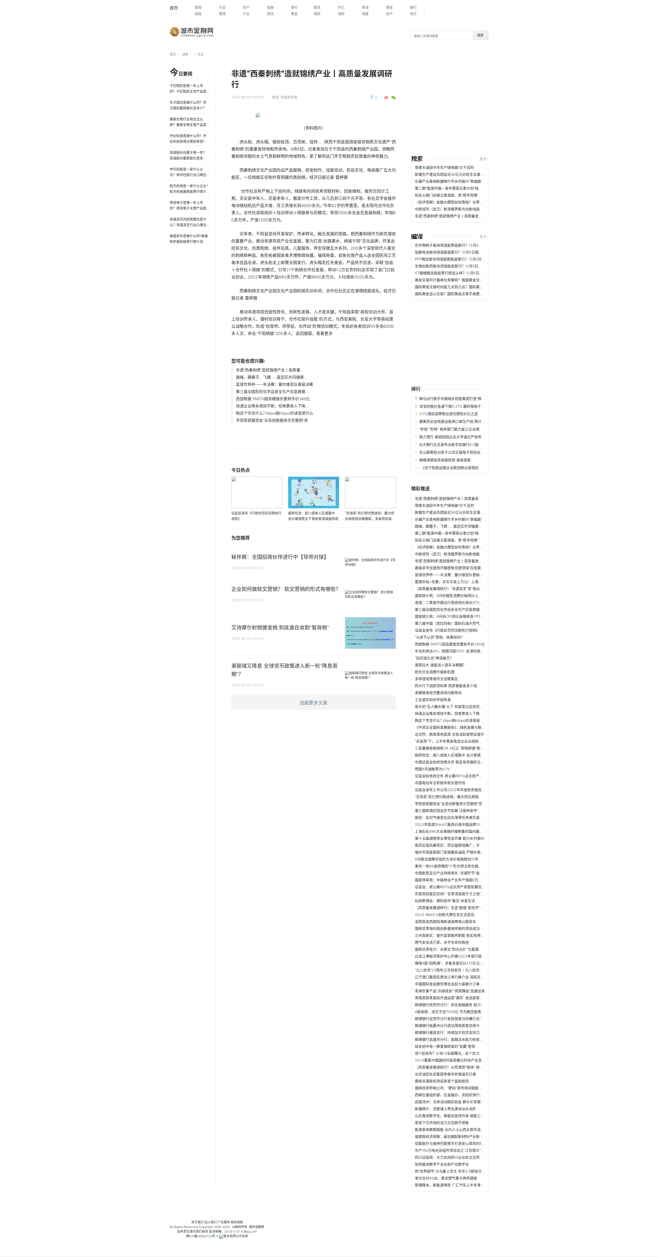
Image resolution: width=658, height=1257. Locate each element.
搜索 (480, 35)
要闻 (198, 7)
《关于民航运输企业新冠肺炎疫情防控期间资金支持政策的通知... (473, 467)
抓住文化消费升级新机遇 (434, 672)
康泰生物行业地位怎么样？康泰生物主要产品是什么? (188, 124)
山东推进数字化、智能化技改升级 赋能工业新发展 (455, 1115)
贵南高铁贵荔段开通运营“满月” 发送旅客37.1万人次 (456, 998)
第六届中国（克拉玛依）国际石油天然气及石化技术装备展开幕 (465, 623)
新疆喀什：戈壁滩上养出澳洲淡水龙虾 (445, 1108)
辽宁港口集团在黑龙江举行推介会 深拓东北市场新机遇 (458, 977)
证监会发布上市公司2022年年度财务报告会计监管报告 (459, 789)
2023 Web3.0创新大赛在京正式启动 (444, 914)
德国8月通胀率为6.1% (432, 769)
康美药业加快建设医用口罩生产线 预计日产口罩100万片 (464, 421)
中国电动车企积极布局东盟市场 (440, 783)
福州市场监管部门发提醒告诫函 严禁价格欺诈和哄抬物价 (460, 852)
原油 (365, 7)
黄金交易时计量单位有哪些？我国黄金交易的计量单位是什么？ (465, 280)
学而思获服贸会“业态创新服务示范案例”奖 (272, 420)
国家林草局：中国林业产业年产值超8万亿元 (450, 880)
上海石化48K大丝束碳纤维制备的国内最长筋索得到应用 (460, 831)
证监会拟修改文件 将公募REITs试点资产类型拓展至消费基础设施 (467, 776)
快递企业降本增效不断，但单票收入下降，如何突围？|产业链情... (467, 713)
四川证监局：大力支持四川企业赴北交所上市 (451, 1157)
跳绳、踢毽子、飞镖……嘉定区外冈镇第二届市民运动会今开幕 (465, 526)
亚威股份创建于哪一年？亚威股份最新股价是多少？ (188, 158)
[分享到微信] (393, 97)
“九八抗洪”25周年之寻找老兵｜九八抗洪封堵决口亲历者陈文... (465, 970)
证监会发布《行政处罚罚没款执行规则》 (447, 630)
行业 (222, 7)
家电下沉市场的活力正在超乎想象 (442, 1122)
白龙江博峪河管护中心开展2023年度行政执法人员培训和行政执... (468, 956)
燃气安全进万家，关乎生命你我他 (442, 942)
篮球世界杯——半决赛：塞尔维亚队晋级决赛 (274, 384)
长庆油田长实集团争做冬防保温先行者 (445, 1074)
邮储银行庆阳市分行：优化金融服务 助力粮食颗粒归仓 (458, 1004)
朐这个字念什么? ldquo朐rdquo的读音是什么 (274, 413)
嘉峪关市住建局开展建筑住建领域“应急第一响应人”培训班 (461, 568)
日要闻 (181, 72)
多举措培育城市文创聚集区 (436, 679)
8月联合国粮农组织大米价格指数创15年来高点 (452, 859)
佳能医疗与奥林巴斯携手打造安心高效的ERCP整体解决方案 (462, 1143)
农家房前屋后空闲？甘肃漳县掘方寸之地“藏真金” (454, 894)
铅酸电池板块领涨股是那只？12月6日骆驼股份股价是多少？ (463, 252)
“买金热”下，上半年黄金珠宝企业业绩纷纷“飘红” (453, 741)
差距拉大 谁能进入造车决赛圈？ (440, 665)
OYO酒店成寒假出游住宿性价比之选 (448, 413)
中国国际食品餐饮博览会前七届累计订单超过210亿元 (457, 984)
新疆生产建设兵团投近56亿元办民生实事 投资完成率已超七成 (464, 174)
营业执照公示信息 (235, 1236)
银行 (294, 7)
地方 (413, 14)
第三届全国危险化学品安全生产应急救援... (272, 391)
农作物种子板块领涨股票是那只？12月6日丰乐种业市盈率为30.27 (468, 245)
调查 (365, 14)
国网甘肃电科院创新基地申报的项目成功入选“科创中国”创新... (464, 928)
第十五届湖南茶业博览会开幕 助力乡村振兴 (449, 838)
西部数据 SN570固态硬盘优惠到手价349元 (273, 398)
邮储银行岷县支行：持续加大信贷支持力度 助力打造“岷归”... (463, 1032)
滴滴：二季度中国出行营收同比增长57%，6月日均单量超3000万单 (469, 602)
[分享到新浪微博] (386, 97)
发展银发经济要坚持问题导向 (438, 692)
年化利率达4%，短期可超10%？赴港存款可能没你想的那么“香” (465, 651)
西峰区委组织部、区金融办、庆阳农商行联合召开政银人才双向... (467, 1095)
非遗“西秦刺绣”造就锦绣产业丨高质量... (269, 370)
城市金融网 (256, 1227)
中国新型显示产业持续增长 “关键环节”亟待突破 (452, 873)
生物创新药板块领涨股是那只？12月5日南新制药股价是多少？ (464, 266)
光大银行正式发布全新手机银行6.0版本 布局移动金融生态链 (467, 444)
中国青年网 (288, 97)
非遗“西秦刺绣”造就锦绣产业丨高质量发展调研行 (454, 216)
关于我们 (197, 1222)
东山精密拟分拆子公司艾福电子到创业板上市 (455, 452)
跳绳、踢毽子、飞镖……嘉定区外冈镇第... (271, 377)
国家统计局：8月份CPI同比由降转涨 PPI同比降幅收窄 (458, 616)
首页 (174, 10)
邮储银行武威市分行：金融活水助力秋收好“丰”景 (454, 1039)
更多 (483, 159)
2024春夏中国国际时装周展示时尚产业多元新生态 (455, 1060)
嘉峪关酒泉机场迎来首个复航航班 (442, 1081)
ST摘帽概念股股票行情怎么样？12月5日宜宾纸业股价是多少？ (465, 273)
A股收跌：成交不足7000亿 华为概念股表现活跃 (453, 1011)
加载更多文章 (313, 703)
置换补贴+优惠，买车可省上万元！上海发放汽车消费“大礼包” (464, 581)
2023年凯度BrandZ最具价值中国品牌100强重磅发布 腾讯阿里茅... (468, 824)
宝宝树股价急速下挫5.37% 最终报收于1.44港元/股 (459, 406)
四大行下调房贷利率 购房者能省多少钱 (446, 685)
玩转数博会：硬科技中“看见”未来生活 (445, 900)
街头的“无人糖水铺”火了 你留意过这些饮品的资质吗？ (458, 706)
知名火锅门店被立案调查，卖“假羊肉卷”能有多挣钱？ (457, 195)
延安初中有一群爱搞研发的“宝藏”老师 (445, 1046)
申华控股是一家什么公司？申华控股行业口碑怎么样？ (188, 174)
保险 (341, 14)
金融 (270, 7)
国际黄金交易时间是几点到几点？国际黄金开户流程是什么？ (463, 287)
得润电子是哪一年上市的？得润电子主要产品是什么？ (188, 208)
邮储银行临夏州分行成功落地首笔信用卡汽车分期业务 (458, 1025)
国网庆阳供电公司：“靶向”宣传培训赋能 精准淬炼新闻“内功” (463, 1088)
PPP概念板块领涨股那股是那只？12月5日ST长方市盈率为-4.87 (466, 259)
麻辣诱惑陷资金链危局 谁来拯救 (445, 460)
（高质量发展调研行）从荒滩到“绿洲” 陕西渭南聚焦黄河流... (463, 1067)
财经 (198, 14)
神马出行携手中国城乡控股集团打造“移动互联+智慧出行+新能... (470, 398)
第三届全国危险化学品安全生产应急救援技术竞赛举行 (458, 609)
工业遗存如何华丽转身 (433, 699)
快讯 (270, 14)
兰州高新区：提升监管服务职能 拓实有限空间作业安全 (458, 935)
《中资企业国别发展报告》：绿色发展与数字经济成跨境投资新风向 (468, 727)
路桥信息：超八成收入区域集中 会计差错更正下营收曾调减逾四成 (467, 755)
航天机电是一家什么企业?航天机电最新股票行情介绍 (189, 191)
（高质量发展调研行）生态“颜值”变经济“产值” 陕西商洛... (461, 907)
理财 (317, 14)
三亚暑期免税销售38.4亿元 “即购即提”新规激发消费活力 (460, 748)
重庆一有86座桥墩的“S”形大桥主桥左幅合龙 (450, 866)
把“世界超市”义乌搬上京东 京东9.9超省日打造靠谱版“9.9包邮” (465, 1171)
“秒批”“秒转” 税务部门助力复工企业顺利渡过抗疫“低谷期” (465, 429)
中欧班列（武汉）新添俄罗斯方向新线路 (447, 209)
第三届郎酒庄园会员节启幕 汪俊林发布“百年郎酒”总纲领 (460, 810)
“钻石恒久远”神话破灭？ (434, 658)
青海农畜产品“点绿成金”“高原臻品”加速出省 (450, 991)
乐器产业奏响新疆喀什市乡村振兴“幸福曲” (448, 181)
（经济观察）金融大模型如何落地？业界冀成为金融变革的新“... (465, 202)
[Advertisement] (534, 108)
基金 (389, 7)
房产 (246, 7)
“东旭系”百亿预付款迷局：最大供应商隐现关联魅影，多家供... (464, 796)
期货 (317, 7)
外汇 (341, 7)
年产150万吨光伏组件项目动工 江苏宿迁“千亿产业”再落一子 (463, 1150)
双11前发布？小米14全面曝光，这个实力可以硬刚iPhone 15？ (464, 1053)
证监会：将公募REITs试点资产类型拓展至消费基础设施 (459, 887)
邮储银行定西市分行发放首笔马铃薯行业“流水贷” (454, 1018)
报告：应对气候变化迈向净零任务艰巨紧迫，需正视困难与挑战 (465, 817)
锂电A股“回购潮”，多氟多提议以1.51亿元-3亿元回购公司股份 (463, 963)
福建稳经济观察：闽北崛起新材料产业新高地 (451, 1136)
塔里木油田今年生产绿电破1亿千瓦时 (444, 167)
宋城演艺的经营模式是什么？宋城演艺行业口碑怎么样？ (188, 224)
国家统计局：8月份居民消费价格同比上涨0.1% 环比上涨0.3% (464, 595)
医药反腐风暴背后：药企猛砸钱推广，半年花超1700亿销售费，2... (468, 845)
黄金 (294, 14)
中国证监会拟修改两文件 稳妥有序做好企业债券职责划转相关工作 (467, 762)
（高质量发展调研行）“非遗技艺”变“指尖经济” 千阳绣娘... (461, 588)
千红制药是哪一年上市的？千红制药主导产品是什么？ (188, 91)
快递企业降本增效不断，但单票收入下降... (272, 406)
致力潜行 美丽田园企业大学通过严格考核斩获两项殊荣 (463, 437)
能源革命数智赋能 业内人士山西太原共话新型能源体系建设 (462, 1129)
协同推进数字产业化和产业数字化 (442, 1164)
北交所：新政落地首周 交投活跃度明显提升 (449, 734)
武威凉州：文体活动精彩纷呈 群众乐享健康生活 (453, 1102)
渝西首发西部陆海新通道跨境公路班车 (445, 921)
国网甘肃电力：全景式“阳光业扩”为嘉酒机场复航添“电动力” (462, 949)
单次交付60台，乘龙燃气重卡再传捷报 (446, 1178)
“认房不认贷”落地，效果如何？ (439, 637)
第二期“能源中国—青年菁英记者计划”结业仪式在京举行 (459, 188)
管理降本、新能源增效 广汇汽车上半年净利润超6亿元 (458, 1185)
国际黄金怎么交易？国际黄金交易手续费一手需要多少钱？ (461, 294)
